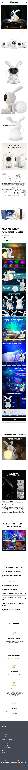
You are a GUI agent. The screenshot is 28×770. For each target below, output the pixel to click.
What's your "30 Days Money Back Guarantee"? (11, 576)
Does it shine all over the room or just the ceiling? (13, 604)
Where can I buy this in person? (10, 585)
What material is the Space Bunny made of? (13, 610)
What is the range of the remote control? (13, 593)
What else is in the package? (10, 589)
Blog (5, 736)
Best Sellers (6, 734)
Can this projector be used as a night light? (12, 598)
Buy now (14, 419)
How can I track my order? (9, 581)
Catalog (5, 732)
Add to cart (14, 424)
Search (5, 729)
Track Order (6, 731)
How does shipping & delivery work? (11, 571)
